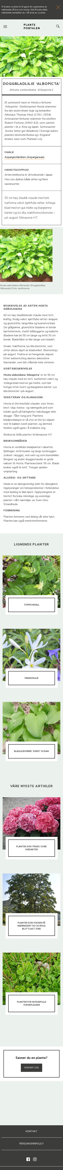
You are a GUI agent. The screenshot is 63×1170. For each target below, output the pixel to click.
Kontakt (31, 1131)
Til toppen (31, 1060)
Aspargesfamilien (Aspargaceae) (24, 157)
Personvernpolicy (31, 1143)
